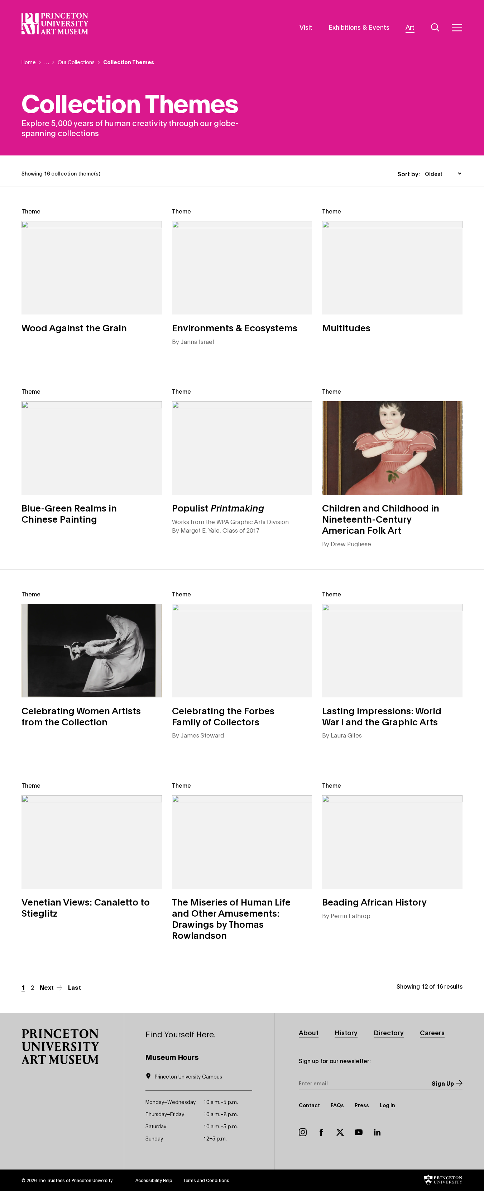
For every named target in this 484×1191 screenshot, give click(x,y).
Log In (387, 1104)
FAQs (337, 1104)
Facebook (321, 1132)
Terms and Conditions (206, 1180)
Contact (309, 1104)
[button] (60, 1046)
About (308, 1032)
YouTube (359, 1132)
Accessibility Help (153, 1180)
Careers (432, 1032)
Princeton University (92, 1180)
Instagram (303, 1132)
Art (410, 27)
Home (28, 61)
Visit (305, 27)
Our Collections (76, 61)
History (346, 1032)
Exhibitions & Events (359, 27)
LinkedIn (377, 1132)
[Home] (54, 23)
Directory (389, 1032)
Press (362, 1104)
